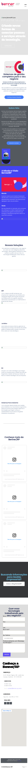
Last (4, 627)
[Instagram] (8, 703)
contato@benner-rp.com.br (15, 688)
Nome (5, 616)
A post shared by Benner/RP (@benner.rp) (14, 479)
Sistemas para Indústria (9, 403)
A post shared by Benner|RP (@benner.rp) (14, 555)
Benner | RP (9, 767)
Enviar (6, 654)
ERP (2, 291)
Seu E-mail (6, 629)
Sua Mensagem (7, 642)
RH (2, 368)
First (4, 622)
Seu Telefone (6, 635)
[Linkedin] (5, 703)
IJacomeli (19, 760)
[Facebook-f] (11, 703)
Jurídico (4, 323)
